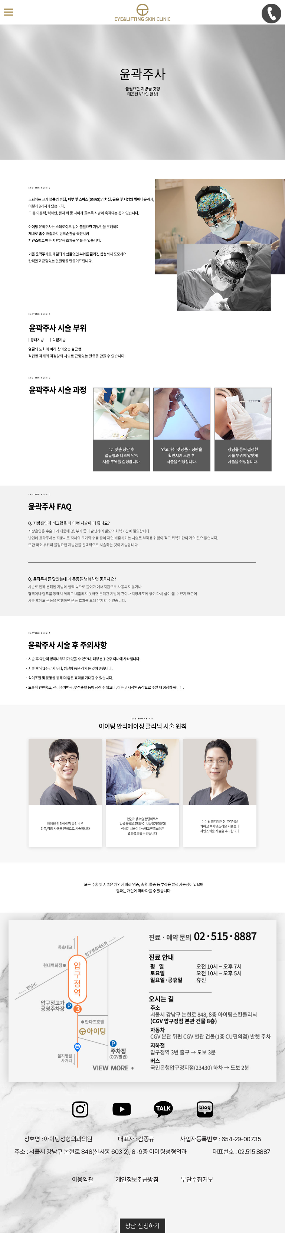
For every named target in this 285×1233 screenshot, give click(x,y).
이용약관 (83, 1179)
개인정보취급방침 (137, 1179)
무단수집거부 (197, 1179)
